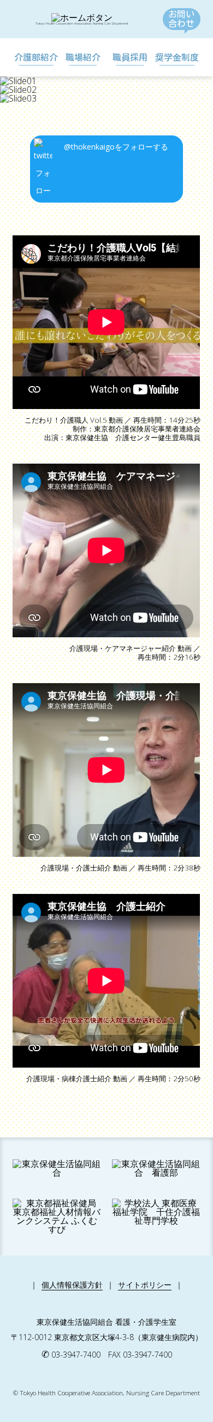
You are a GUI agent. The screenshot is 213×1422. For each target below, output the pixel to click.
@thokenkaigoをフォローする (116, 146)
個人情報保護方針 (72, 1284)
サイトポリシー (144, 1284)
